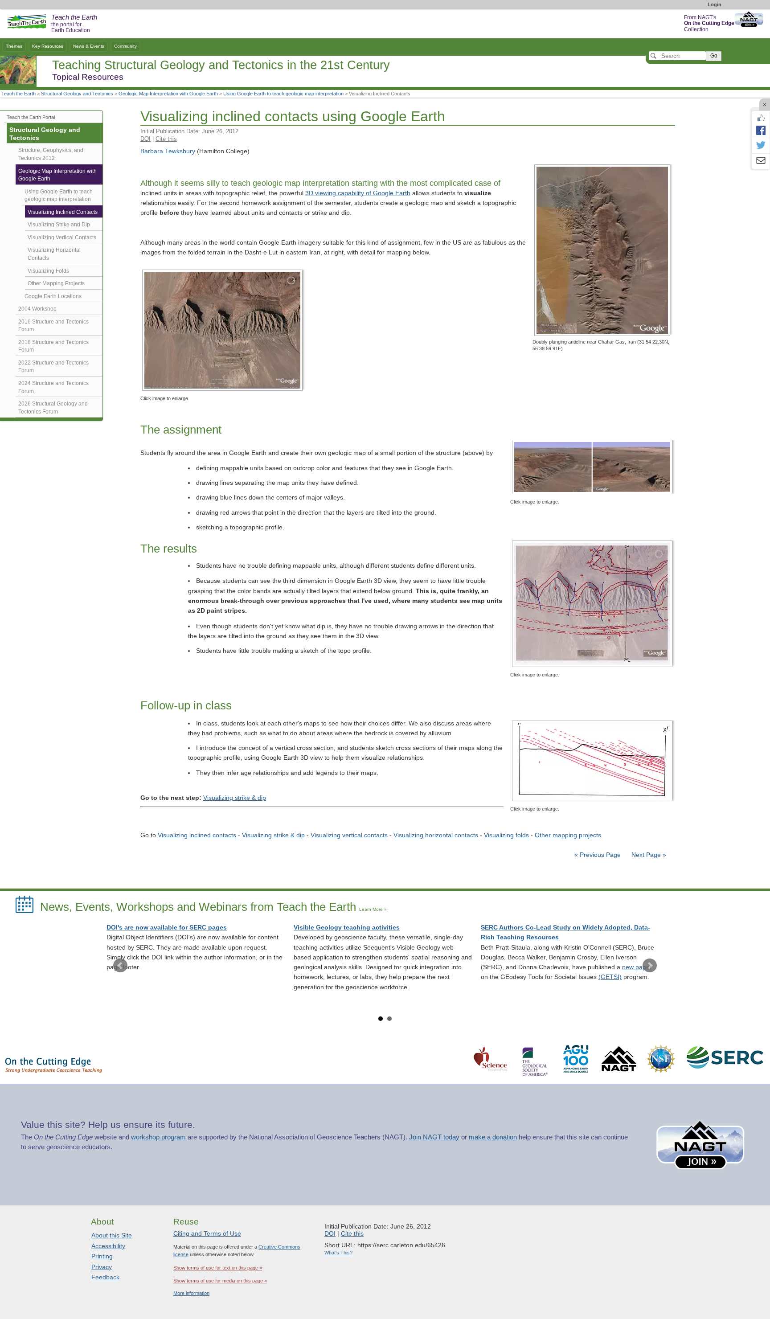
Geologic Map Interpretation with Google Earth (168, 93)
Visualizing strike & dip (234, 798)
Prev (120, 966)
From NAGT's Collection (709, 23)
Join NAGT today (434, 1137)
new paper (637, 967)
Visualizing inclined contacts (197, 835)
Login (714, 4)
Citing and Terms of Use (207, 1233)
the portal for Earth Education (74, 24)
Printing (102, 1256)
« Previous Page (597, 855)
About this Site (111, 1235)
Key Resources (47, 46)
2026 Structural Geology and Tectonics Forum (53, 408)
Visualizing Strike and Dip (59, 224)
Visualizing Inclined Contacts (63, 212)
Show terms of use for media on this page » (220, 1280)
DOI (145, 138)
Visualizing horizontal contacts (435, 835)
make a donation (493, 1137)
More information (191, 1293)
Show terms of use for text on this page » (217, 1267)
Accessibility (108, 1245)
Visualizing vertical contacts (349, 835)
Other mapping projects (568, 835)
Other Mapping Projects (56, 283)
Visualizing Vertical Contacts (62, 237)
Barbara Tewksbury (167, 151)
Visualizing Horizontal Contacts (54, 254)
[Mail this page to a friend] (761, 161)
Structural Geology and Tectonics (77, 93)
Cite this (166, 138)
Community (125, 46)
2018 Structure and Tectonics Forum (53, 346)
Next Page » (648, 855)
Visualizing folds (506, 835)
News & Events (88, 46)
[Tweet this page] (761, 145)
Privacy (101, 1266)
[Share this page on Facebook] (761, 130)
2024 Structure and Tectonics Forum (53, 387)
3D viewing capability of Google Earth (357, 193)
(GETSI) (610, 977)
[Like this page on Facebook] (761, 118)
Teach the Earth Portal (31, 117)
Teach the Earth (18, 93)
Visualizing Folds (48, 271)
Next (650, 966)
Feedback (105, 1277)
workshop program (158, 1137)
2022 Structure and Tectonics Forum (53, 367)
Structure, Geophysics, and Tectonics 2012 (50, 154)
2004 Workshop (37, 309)
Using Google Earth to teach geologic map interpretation (283, 93)
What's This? (338, 1252)
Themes (14, 46)
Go (713, 56)
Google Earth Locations (53, 296)
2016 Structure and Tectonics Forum (53, 326)
